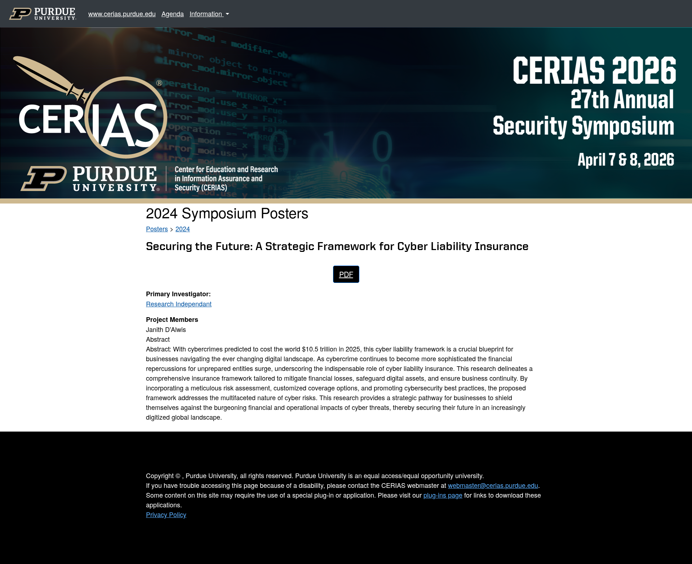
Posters (157, 228)
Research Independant (179, 303)
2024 (183, 228)
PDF (346, 274)
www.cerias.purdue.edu (122, 13)
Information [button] (207, 13)
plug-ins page (442, 494)
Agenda (172, 13)
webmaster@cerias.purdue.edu (493, 485)
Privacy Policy (166, 514)
